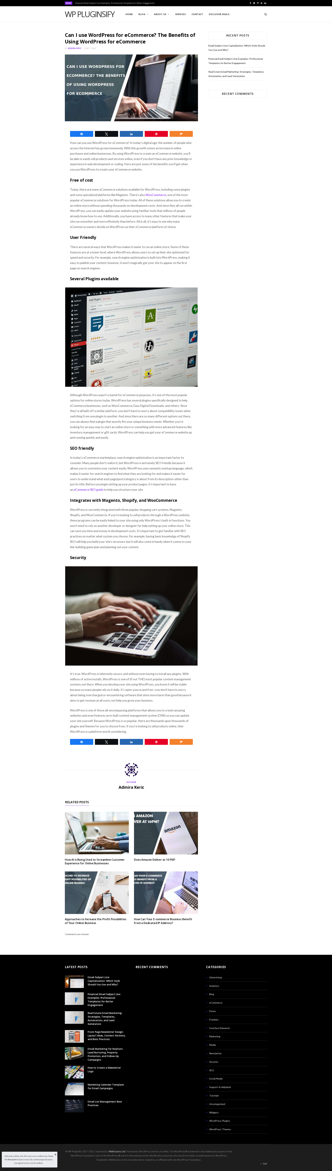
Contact (197, 14)
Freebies (214, 1019)
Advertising (215, 977)
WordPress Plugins (219, 1120)
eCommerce (215, 1002)
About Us (160, 14)
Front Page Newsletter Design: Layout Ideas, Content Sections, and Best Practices (107, 1035)
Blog (142, 14)
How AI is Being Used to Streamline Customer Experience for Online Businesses (95, 861)
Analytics (214, 985)
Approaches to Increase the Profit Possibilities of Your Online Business (95, 921)
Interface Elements (219, 1028)
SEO (211, 1070)
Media (212, 1044)
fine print (12, 1159)
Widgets (214, 1112)
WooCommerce (155, 195)
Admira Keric (74, 48)
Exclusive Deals (219, 14)
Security (213, 1061)
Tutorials (214, 1095)
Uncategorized (217, 1104)
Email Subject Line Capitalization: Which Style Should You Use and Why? (104, 981)
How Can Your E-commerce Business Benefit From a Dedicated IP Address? (163, 921)
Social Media (216, 1078)
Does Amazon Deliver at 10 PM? (154, 860)
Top (264, 1163)
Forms (212, 1011)
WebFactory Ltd (117, 1151)
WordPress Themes (220, 1129)
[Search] (264, 14)
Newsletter (215, 1053)
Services (180, 14)
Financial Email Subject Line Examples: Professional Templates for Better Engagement (115, 3)
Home (129, 14)
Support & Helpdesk (220, 1087)
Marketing (214, 1036)
